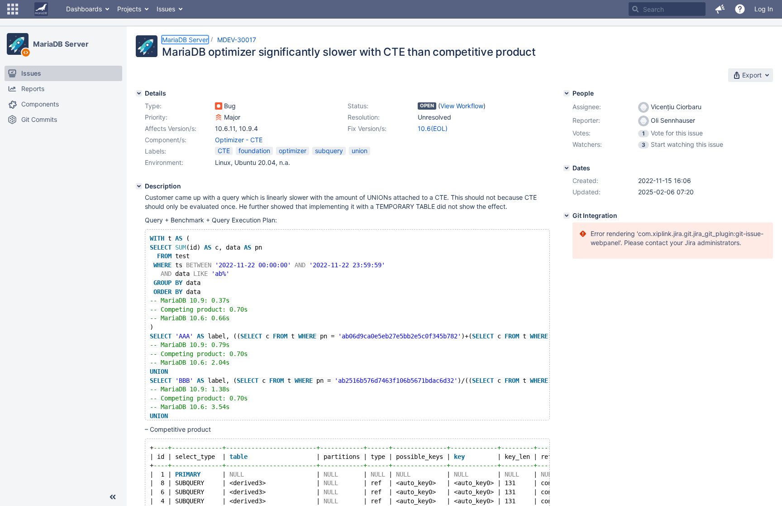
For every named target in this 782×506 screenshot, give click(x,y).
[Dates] (566, 168)
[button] (13, 9)
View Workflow (461, 106)
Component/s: (165, 140)
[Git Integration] (566, 215)
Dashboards (84, 9)
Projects (129, 9)
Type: (153, 106)
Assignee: (586, 107)
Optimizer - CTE (238, 140)
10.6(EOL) (433, 128)
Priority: (156, 117)
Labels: (155, 151)
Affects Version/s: (170, 128)
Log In (763, 9)
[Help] (740, 9)
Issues (166, 9)
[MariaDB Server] (18, 44)
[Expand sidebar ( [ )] (112, 497)
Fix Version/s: (367, 128)
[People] (566, 93)
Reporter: (586, 120)
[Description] (139, 186)
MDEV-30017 (236, 39)
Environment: (164, 162)
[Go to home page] (41, 9)
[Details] (139, 93)
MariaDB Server (61, 43)
